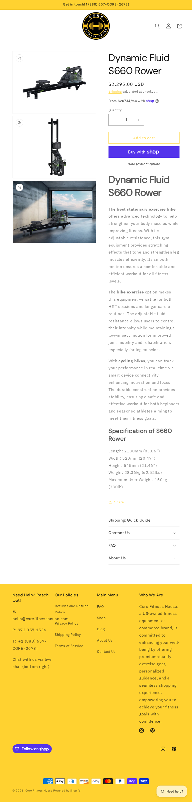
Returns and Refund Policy (72, 609)
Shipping (115, 91)
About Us (104, 640)
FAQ (100, 606)
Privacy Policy (66, 623)
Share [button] (119, 502)
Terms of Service (69, 646)
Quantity (115, 110)
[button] (10, 25)
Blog (100, 629)
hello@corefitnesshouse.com (40, 618)
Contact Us (106, 651)
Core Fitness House (39, 790)
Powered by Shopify (66, 790)
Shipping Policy (68, 634)
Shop (101, 618)
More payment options (144, 164)
